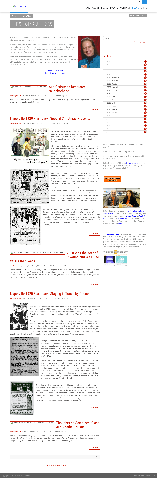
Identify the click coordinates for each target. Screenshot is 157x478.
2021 (108, 71)
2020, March (126, 106)
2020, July (126, 93)
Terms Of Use (151, 476)
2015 (108, 129)
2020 (108, 74)
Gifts (144, 8)
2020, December (126, 77)
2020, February (126, 109)
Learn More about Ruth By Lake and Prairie (55, 71)
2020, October (126, 84)
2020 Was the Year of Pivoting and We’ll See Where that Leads (37, 253)
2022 (108, 68)
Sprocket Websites (134, 163)
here (120, 223)
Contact (125, 8)
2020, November (126, 81)
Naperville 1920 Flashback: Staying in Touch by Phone (49, 293)
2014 (108, 132)
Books (104, 8)
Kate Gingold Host (15, 96)
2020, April (126, 103)
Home (87, 8)
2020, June (126, 97)
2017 (108, 122)
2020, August (126, 90)
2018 (108, 119)
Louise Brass (131, 216)
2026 (108, 61)
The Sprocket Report (111, 234)
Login (137, 2)
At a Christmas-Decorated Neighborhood (28, 87)
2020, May (126, 100)
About (95, 8)
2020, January (126, 112)
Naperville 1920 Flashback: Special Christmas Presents (50, 118)
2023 (108, 64)
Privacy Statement (137, 476)
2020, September (126, 87)
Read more (94, 109)
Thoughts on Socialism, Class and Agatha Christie (32, 423)
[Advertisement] (125, 292)
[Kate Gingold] (19, 6)
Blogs (135, 8)
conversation (123, 218)
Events (114, 8)
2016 (108, 125)
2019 (108, 116)
